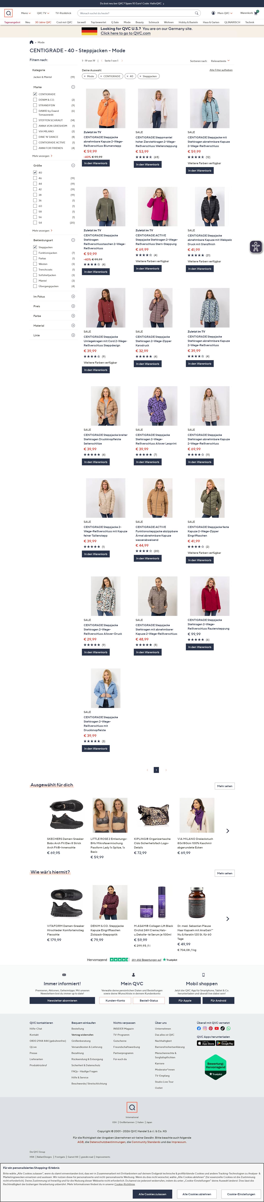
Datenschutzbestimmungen (108, 1142)
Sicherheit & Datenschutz (85, 1065)
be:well (81, 22)
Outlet (159, 1087)
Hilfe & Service (79, 1077)
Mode (127, 22)
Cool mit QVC (64, 22)
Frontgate (60, 1157)
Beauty (140, 22)
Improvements (103, 1157)
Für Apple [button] (185, 1000)
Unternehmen (163, 1028)
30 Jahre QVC (43, 22)
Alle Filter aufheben (221, 69)
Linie (36, 335)
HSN (32, 1157)
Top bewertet (98, 22)
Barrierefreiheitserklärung (170, 1046)
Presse (33, 1052)
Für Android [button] (218, 1000)
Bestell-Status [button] (149, 1000)
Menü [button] (24, 13)
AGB (80, 1142)
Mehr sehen (224, 786)
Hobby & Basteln (188, 22)
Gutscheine (119, 1040)
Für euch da (120, 1059)
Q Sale (115, 22)
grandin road (87, 1157)
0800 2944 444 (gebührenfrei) (48, 1040)
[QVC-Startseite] (31, 42)
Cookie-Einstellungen (241, 1194)
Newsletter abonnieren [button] (62, 1000)
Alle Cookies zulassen (152, 1194)
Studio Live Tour (164, 1081)
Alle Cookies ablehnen (196, 1194)
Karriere (159, 1063)
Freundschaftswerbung (126, 1046)
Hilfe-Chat (36, 1028)
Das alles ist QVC (164, 1034)
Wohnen (169, 22)
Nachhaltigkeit (163, 1040)
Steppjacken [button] (149, 76)
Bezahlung (77, 1052)
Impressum (179, 1142)
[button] (218, 13)
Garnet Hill (73, 1157)
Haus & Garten (211, 22)
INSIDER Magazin (123, 1028)
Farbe (37, 316)
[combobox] (135, 13)
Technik (249, 22)
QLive (33, 1046)
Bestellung (77, 1028)
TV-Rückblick (63, 13)
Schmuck (154, 22)
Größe (37, 165)
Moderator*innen (165, 1069)
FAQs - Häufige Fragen (84, 1071)
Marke (37, 87)
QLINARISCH (232, 22)
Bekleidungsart (43, 240)
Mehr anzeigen (41, 155)
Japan (149, 1122)
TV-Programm (121, 1034)
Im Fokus (39, 296)
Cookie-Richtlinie (124, 1184)
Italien (140, 1122)
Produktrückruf (38, 1065)
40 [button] (131, 76)
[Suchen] (197, 13)
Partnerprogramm (123, 1052)
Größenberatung (81, 1040)
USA (114, 1122)
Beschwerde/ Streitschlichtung (89, 1083)
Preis (36, 306)
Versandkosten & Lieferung (86, 1046)
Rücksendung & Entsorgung (87, 1059)
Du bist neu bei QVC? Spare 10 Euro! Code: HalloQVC (131, 3)
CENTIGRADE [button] (111, 76)
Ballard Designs (44, 1157)
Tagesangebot (12, 22)
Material (38, 325)
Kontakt (34, 1034)
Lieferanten (36, 1059)
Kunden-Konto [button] (115, 1000)
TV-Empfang (162, 1075)
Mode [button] (90, 76)
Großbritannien (127, 1122)
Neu (27, 22)
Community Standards (145, 1142)
